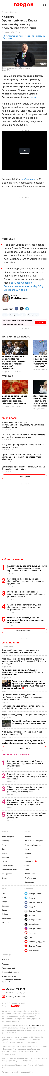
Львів (4, 898)
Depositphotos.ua (35, 1025)
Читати (40, 322)
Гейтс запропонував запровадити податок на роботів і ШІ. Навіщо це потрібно (23, 707)
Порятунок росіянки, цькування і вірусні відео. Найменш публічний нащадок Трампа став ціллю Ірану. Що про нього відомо (23, 684)
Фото (26, 866)
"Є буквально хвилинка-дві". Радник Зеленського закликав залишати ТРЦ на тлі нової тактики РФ (22, 672)
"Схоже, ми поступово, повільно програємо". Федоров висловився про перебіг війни (25, 620)
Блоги (26, 849)
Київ (4, 315)
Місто (4, 888)
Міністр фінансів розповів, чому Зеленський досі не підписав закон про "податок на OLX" (24, 741)
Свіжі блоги (9, 418)
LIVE (26, 857)
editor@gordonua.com (16, 996)
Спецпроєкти (30, 882)
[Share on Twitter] (22, 309)
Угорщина (13, 315)
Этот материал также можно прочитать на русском (24, 37)
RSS (30, 937)
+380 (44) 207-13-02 (15, 993)
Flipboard (32, 933)
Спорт (4, 853)
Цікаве (4, 878)
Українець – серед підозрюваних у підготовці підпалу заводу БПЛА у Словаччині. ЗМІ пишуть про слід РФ (24, 661)
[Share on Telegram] (27, 309)
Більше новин (24, 749)
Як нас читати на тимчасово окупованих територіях (11, 979)
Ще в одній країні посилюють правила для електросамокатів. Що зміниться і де (21, 651)
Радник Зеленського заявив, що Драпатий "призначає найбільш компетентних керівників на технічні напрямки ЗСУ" (27, 568)
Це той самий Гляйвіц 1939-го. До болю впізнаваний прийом (23, 468)
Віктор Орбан (33, 315)
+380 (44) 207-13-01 (15, 989)
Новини (5, 832)
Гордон (4, 12)
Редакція (5, 964)
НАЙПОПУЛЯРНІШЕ (12, 559)
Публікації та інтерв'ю (33, 841)
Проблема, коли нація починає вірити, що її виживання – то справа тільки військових (21, 456)
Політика (13, 12)
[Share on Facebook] (16, 309)
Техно (4, 861)
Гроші (4, 845)
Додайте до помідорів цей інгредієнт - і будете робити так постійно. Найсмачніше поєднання (14, 399)
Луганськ (5, 922)
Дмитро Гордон (35, 894)
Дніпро (5, 914)
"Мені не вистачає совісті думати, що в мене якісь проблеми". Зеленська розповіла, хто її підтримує (25, 789)
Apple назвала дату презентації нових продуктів (24, 715)
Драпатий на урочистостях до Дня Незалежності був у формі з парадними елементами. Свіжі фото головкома (25, 802)
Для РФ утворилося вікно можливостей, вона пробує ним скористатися (24, 435)
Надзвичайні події (9, 870)
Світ (3, 849)
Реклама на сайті (9, 968)
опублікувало (28, 179)
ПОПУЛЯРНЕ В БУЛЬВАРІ (16, 755)
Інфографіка (7, 874)
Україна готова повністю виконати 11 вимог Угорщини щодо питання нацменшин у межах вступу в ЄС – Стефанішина (13, 362)
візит (22, 315)
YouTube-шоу (30, 878)
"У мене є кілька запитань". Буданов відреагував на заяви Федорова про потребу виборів (24, 607)
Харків (4, 910)
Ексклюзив (29, 861)
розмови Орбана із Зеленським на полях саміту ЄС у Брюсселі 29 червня (24, 286)
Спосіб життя (7, 866)
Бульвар (7, 376)
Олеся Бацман (35, 924)
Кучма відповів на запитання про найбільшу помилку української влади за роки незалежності (26, 594)
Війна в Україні (8, 837)
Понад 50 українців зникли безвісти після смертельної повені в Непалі (29, 722)
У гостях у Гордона (32, 845)
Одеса (4, 902)
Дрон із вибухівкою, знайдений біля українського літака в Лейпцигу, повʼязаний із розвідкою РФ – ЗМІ (23, 697)
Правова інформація (10, 972)
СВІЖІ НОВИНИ (10, 643)
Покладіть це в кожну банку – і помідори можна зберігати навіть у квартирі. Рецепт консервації (27, 776)
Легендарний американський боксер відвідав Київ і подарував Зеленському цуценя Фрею (25, 581)
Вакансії (5, 960)
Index (33, 97)
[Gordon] (23, 5)
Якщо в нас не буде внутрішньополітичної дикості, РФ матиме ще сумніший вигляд (23, 424)
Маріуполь (6, 918)
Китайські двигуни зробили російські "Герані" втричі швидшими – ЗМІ (23, 733)
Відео (26, 870)
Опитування (29, 874)
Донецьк (5, 906)
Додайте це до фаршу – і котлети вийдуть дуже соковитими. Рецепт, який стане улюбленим (26, 815)
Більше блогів (24, 477)
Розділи (27, 832)
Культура (5, 857)
